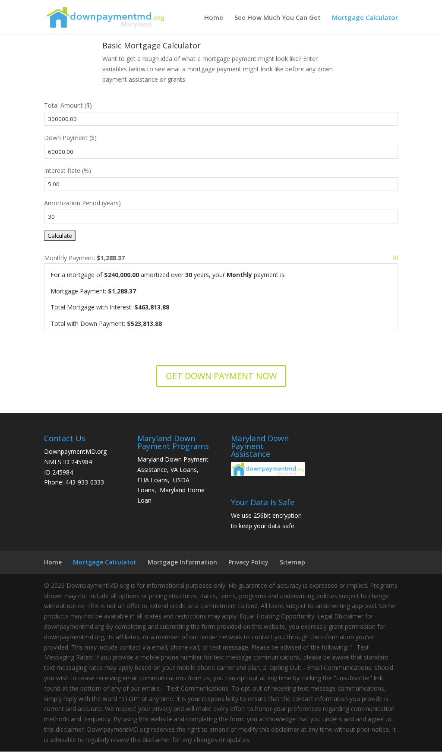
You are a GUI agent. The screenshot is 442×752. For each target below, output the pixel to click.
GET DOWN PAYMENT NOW (221, 376)
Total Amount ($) (68, 105)
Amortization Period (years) (82, 203)
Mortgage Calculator (365, 18)
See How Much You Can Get (277, 18)
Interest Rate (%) (67, 170)
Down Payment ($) (70, 138)
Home (213, 18)
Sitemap (292, 562)
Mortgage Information (182, 562)
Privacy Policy (248, 562)
